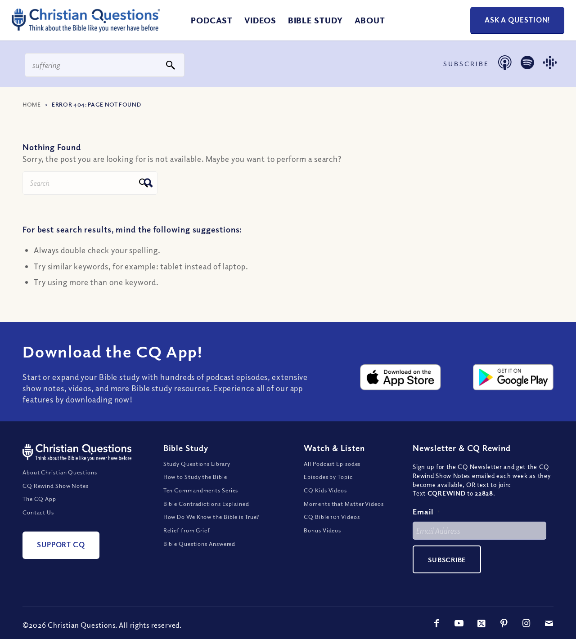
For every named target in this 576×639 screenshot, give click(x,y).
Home (31, 104)
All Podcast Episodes (332, 463)
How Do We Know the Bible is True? (211, 516)
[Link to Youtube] (459, 623)
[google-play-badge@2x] (513, 377)
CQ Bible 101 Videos (332, 516)
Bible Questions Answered (199, 543)
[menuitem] (211, 20)
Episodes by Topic (328, 476)
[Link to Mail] (549, 623)
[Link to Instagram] (526, 623)
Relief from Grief (186, 530)
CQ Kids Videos (325, 490)
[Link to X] (481, 623)
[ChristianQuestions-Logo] (86, 29)
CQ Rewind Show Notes (55, 485)
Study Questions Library (197, 463)
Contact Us (38, 512)
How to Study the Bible (195, 476)
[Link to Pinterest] (504, 623)
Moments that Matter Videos (343, 503)
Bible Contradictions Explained (206, 503)
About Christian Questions (59, 472)
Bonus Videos (322, 530)
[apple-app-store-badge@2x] (400, 377)
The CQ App (39, 498)
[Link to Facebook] (436, 623)
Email (427, 511)
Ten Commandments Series (200, 490)
